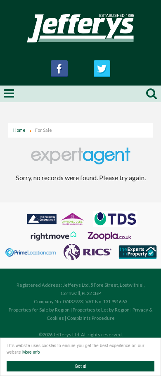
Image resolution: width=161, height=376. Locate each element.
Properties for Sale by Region (39, 309)
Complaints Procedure (91, 318)
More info (31, 352)
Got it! (80, 366)
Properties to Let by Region (101, 309)
